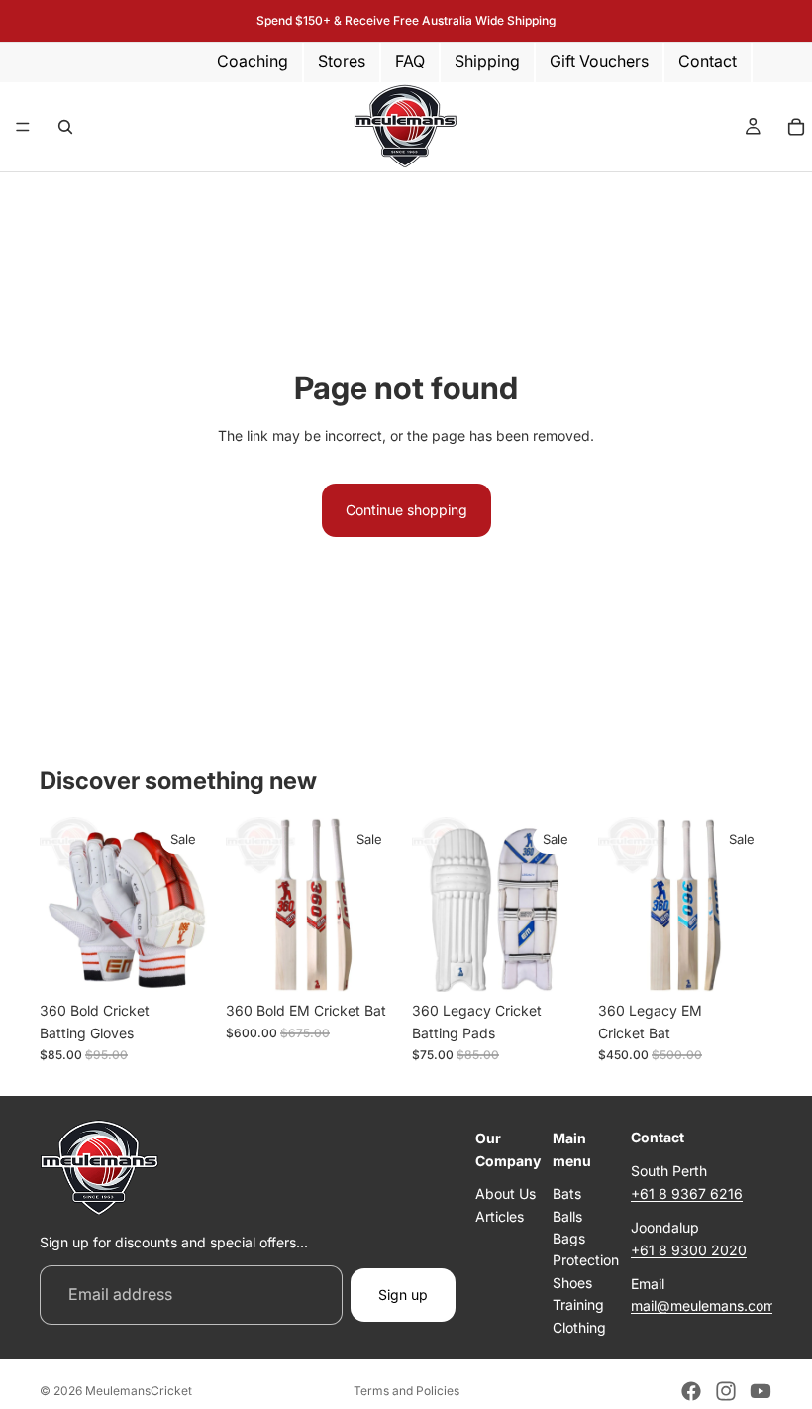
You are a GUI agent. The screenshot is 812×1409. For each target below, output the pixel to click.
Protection (586, 1259)
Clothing (579, 1326)
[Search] (65, 127)
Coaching (252, 61)
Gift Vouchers (599, 61)
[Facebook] (691, 1391)
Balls (567, 1215)
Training (578, 1304)
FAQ (410, 61)
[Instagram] (726, 1391)
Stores (341, 61)
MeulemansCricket (138, 1390)
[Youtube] (760, 1391)
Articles (499, 1215)
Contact (707, 61)
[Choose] (183, 961)
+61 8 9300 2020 (689, 1250)
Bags (569, 1238)
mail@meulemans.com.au (713, 1305)
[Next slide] (378, 904)
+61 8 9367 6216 (687, 1193)
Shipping (487, 61)
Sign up (403, 1294)
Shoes (572, 1282)
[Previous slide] (247, 904)
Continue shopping (406, 509)
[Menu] (23, 127)
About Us (505, 1193)
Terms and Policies (406, 1390)
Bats (567, 1193)
